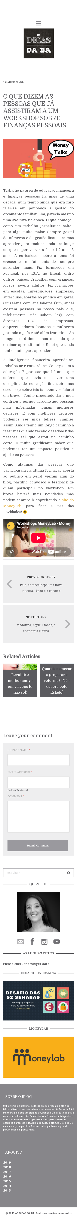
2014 (7, 1185)
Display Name (18, 750)
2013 (7, 1190)
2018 (7, 1167)
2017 (7, 1171)
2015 (7, 1181)
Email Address (19, 772)
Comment (15, 796)
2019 (7, 1162)
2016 (7, 1176)
